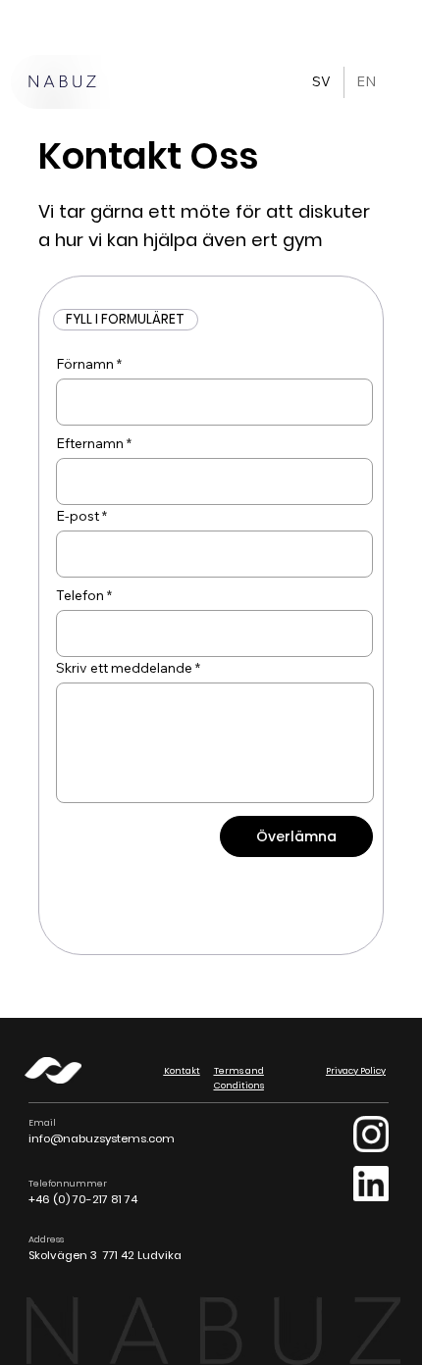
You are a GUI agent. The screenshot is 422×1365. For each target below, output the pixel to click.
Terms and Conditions (239, 1077)
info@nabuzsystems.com (101, 1138)
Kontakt (182, 1070)
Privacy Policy (356, 1070)
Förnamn (85, 364)
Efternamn (90, 443)
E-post (77, 516)
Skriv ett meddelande (124, 668)
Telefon (80, 595)
